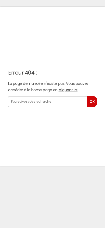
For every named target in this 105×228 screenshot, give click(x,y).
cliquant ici (68, 90)
